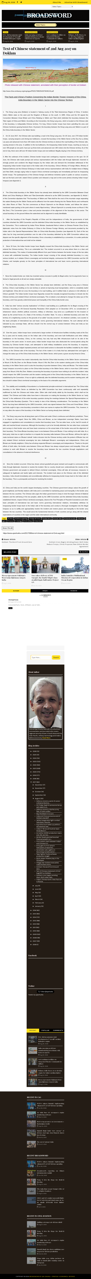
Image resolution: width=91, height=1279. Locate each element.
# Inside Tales (57, 518)
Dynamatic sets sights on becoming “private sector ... (46, 851)
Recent (33, 1030)
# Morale (80, 518)
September (39, 795)
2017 (34, 782)
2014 (34, 917)
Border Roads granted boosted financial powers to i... (47, 838)
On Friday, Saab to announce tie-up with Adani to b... (49, 806)
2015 (34, 914)
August (37, 798)
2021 (34, 768)
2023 (35, 761)
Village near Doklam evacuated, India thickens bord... (47, 864)
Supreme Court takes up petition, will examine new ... (48, 825)
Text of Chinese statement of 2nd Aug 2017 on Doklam (48, 872)
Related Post (10, 552)
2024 (35, 758)
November (39, 788)
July (36, 886)
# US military (28, 521)
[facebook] (17, 2)
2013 (34, 921)
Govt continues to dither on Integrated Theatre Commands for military (56, 37)
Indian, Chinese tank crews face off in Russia (49, 880)
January (38, 906)
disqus (45, 591)
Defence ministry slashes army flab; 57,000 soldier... (47, 810)
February (38, 903)
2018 (34, 779)
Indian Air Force (73, 32)
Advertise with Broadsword (75, 2)
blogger (16, 591)
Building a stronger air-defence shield (49, 1222)
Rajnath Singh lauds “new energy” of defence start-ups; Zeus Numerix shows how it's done (50, 1133)
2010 (34, 931)
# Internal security (69, 518)
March (37, 899)
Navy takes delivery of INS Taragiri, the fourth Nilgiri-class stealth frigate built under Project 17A (45, 578)
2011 (34, 927)
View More (85, 552)
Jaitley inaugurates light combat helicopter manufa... (48, 821)
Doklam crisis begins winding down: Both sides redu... (46, 876)
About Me (57, 2)
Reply (10, 608)
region (6, 559)
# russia (10, 521)
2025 (35, 755)
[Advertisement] (45, 971)
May (36, 893)
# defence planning (21, 518)
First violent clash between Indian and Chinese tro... (48, 842)
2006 (35, 945)
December (39, 785)
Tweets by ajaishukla (35, 995)
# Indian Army (46, 518)
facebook (73, 591)
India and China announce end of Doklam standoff (48, 817)
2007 (35, 941)
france (6, 32)
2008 (35, 938)
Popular (45, 1030)
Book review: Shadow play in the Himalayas (47, 859)
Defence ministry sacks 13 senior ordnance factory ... (48, 802)
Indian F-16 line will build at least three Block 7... (47, 830)
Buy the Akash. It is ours (45, 814)
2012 (34, 924)
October (38, 792)
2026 (35, 751)
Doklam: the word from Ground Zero (47, 868)
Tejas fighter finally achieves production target (46, 855)
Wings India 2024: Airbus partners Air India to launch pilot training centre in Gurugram (50, 1260)
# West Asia (38, 521)
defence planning (52, 32)
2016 (34, 910)
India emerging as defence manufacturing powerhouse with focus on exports (34, 37)
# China (10, 518)
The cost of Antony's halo (45, 1142)
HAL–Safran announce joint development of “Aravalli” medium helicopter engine (12, 37)
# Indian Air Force (34, 518)
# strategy (18, 521)
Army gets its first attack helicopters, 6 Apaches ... (45, 847)
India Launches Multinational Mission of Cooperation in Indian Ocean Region (74, 577)
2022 (35, 765)
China (35, 559)
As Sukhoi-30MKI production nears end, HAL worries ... (49, 834)
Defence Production (31, 32)
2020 (35, 772)
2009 (35, 934)
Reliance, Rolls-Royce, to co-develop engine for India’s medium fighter (77, 37)
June (37, 889)
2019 (34, 775)
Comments (58, 1030)
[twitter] (21, 2)
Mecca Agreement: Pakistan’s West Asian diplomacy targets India (14, 577)
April (37, 896)
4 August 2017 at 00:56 (15, 602)
